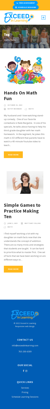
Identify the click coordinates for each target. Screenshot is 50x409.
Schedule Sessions (27, 7)
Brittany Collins (33, 223)
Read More (13, 155)
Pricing (25, 392)
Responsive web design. (25, 326)
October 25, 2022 (15, 105)
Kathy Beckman (15, 109)
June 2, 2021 (13, 223)
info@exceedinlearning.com (25, 345)
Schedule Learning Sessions (25, 396)
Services (25, 387)
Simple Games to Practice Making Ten (22, 210)
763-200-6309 (25, 351)
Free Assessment (27, 3)
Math (31, 109)
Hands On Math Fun (20, 95)
